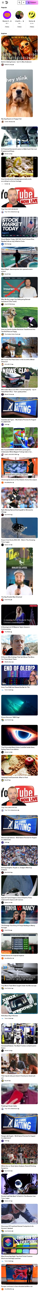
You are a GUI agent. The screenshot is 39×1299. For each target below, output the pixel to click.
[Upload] (24, 2)
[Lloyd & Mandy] (19, 15)
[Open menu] (3, 2)
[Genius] (32, 15)
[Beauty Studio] (7, 15)
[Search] (19, 2)
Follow (7, 27)
